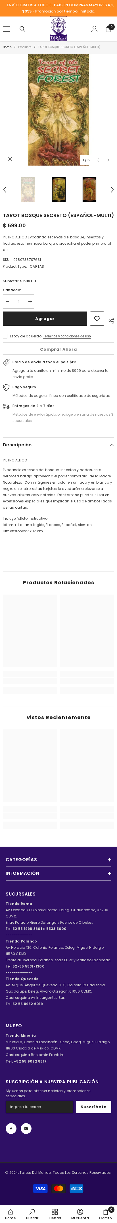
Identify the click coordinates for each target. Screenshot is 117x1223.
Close (112, 5)
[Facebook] (11, 1128)
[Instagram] (26, 1128)
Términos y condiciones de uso (67, 336)
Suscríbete (94, 1107)
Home (7, 47)
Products (25, 47)
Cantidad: (12, 290)
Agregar (45, 318)
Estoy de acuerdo (25, 336)
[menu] (6, 29)
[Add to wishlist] (97, 319)
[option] (58, 110)
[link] (30, 681)
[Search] (22, 29)
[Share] (109, 320)
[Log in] (94, 29)
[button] (98, 160)
